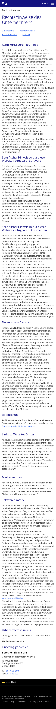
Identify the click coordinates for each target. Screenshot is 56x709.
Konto (45, 3)
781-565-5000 (12, 671)
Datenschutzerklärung (27, 701)
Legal (13, 701)
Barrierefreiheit (9, 34)
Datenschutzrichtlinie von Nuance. (18, 426)
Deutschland (11, 682)
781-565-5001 (12, 673)
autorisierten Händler (12, 598)
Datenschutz (8, 30)
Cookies (26, 34)
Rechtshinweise (27, 30)
